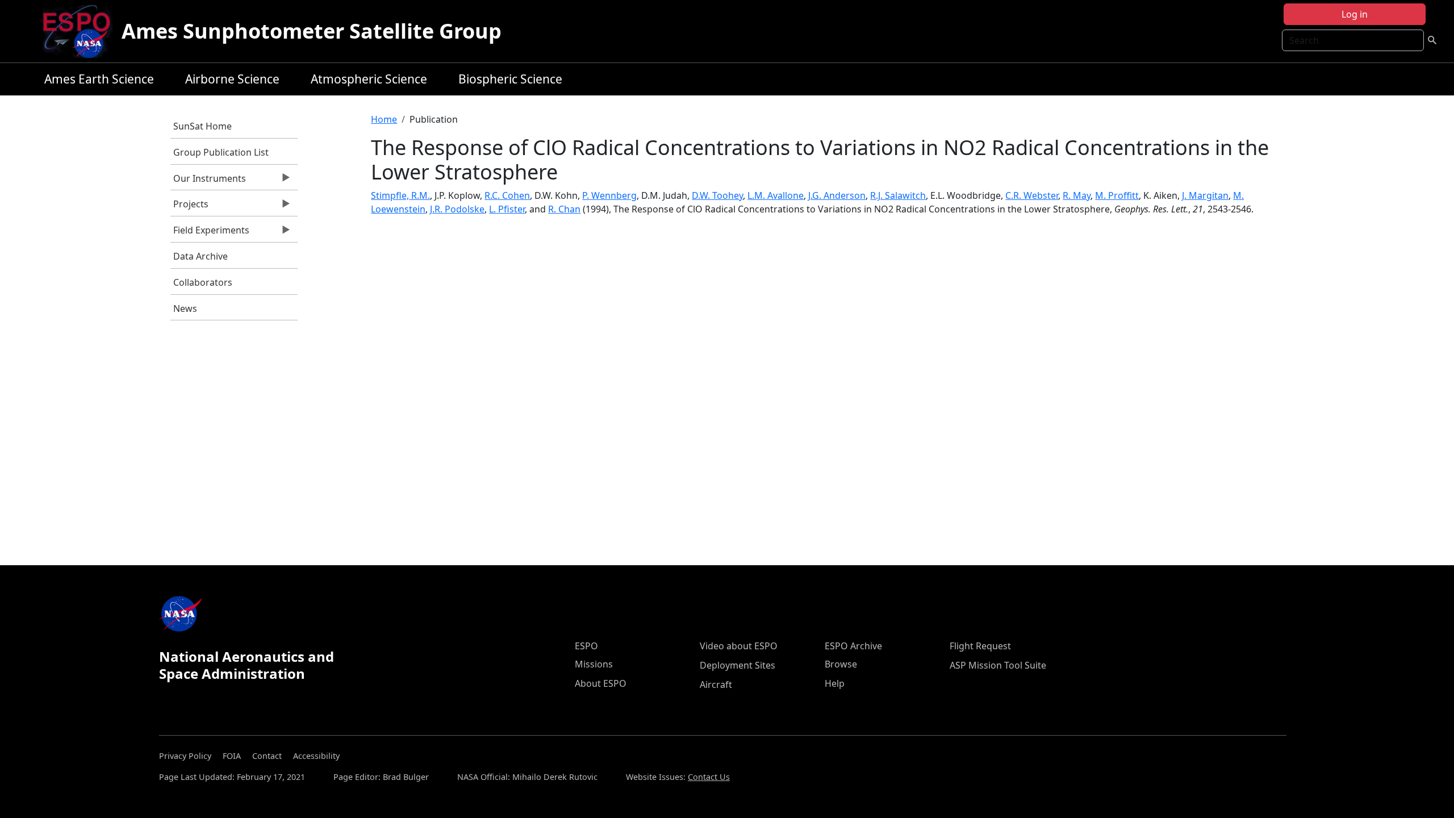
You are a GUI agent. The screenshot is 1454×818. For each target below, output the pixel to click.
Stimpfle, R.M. (400, 195)
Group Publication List (221, 152)
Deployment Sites (737, 665)
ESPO (586, 646)
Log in (1355, 14)
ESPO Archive (853, 646)
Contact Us (709, 776)
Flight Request (980, 646)
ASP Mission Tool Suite (998, 665)
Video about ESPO (739, 646)
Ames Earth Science (99, 79)
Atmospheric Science (369, 79)
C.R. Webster (1031, 195)
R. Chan (564, 209)
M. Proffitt (1117, 195)
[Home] (81, 31)
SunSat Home (202, 126)
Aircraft (716, 684)
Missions (594, 664)
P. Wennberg (609, 195)
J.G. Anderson (837, 195)
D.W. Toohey (717, 195)
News (185, 308)
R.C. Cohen (507, 195)
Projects (189, 207)
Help (835, 683)
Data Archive (200, 256)
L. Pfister (507, 209)
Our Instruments (208, 181)
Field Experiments (209, 233)
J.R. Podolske (457, 209)
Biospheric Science (510, 79)
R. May (1076, 195)
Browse (841, 664)
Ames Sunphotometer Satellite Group (312, 31)
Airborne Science (232, 79)
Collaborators (202, 282)
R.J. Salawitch (898, 195)
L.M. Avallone (775, 195)
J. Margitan (1205, 195)
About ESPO (600, 683)
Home (384, 119)
